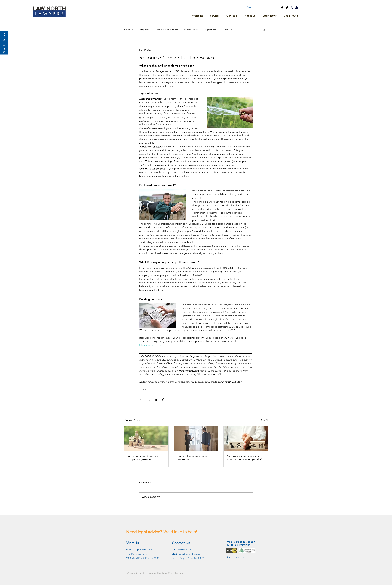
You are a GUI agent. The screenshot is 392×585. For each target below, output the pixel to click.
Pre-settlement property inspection (192, 457)
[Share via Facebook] (140, 399)
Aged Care (210, 29)
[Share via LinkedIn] (155, 399)
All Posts (128, 29)
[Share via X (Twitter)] (148, 399)
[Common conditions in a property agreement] (146, 438)
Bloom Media (167, 573)
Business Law (191, 29)
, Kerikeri (178, 573)
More (225, 29)
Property (144, 29)
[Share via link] (163, 399)
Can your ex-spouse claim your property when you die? (244, 457)
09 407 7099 (186, 549)
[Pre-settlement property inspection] (196, 438)
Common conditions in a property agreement (143, 457)
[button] (264, 29)
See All (264, 419)
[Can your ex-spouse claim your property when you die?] (246, 438)
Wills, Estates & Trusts (166, 29)
